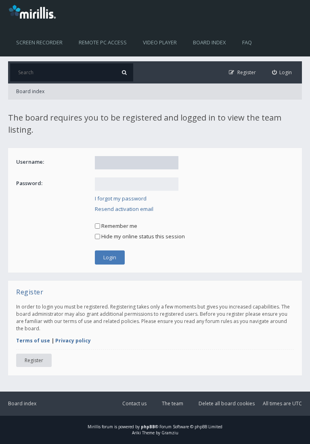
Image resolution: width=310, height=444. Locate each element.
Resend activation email (124, 209)
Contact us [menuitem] (134, 403)
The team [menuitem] (172, 403)
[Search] (124, 72)
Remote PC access (103, 42)
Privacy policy (73, 340)
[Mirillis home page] (34, 11)
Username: (30, 161)
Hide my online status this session (142, 236)
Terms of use (33, 340)
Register (34, 360)
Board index (209, 42)
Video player (160, 42)
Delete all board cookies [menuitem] (227, 403)
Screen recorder (39, 42)
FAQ (247, 42)
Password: (29, 183)
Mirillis (94, 426)
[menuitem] (282, 72)
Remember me (118, 225)
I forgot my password (121, 198)
